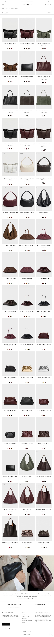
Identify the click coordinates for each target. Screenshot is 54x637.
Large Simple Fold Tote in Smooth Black (10, 143)
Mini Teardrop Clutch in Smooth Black (10, 476)
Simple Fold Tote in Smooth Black (10, 43)
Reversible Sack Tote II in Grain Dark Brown (10, 542)
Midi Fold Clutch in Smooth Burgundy (44, 344)
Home (3, 8)
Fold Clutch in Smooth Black (27, 410)
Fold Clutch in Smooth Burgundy (10, 410)
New (40, 589)
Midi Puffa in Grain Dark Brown (43, 542)
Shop (7, 8)
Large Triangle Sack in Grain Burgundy (10, 509)
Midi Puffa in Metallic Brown (27, 542)
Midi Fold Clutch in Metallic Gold (27, 377)
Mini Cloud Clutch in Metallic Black (27, 344)
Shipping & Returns (25, 616)
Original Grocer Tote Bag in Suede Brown (27, 111)
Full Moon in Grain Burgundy (27, 509)
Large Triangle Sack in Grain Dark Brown (43, 476)
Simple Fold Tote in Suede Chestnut (10, 76)
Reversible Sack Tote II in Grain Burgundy (43, 509)
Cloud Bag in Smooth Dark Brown (10, 311)
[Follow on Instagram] (6, 628)
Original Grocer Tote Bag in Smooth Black (10, 111)
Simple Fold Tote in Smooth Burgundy (27, 43)
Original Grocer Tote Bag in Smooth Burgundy (43, 77)
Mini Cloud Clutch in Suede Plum (10, 344)
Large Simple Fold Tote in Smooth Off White (10, 179)
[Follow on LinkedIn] (9, 628)
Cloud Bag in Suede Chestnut (10, 278)
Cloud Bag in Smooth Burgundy (43, 278)
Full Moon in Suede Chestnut (10, 245)
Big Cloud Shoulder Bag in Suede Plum (44, 245)
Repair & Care (24, 618)
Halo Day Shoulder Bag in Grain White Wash (27, 179)
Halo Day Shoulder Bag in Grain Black (27, 212)
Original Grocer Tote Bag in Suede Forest (43, 111)
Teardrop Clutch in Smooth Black (27, 76)
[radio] (8, 48)
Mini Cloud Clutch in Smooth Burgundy (27, 311)
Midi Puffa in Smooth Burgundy (27, 443)
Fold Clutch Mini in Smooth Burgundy (44, 410)
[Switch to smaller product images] (4, 12)
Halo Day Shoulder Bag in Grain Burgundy (10, 212)
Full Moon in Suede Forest (27, 476)
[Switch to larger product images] (2, 12)
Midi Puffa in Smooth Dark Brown (44, 443)
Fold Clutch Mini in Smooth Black (10, 443)
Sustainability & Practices (27, 620)
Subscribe (6, 624)
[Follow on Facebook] (2, 628)
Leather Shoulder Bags (13, 8)
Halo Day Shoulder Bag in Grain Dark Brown (44, 178)
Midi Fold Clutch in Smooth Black (10, 377)
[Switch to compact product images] (7, 12)
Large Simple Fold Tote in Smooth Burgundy (27, 143)
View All (13, 589)
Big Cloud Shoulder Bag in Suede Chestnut (27, 245)
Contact (23, 612)
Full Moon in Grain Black (43, 212)
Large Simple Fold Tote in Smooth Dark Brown (44, 144)
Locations (24, 614)
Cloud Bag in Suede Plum (27, 278)
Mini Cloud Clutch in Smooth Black (43, 311)
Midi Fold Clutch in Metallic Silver (44, 377)
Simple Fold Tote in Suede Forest (44, 43)
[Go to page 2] (31, 551)
